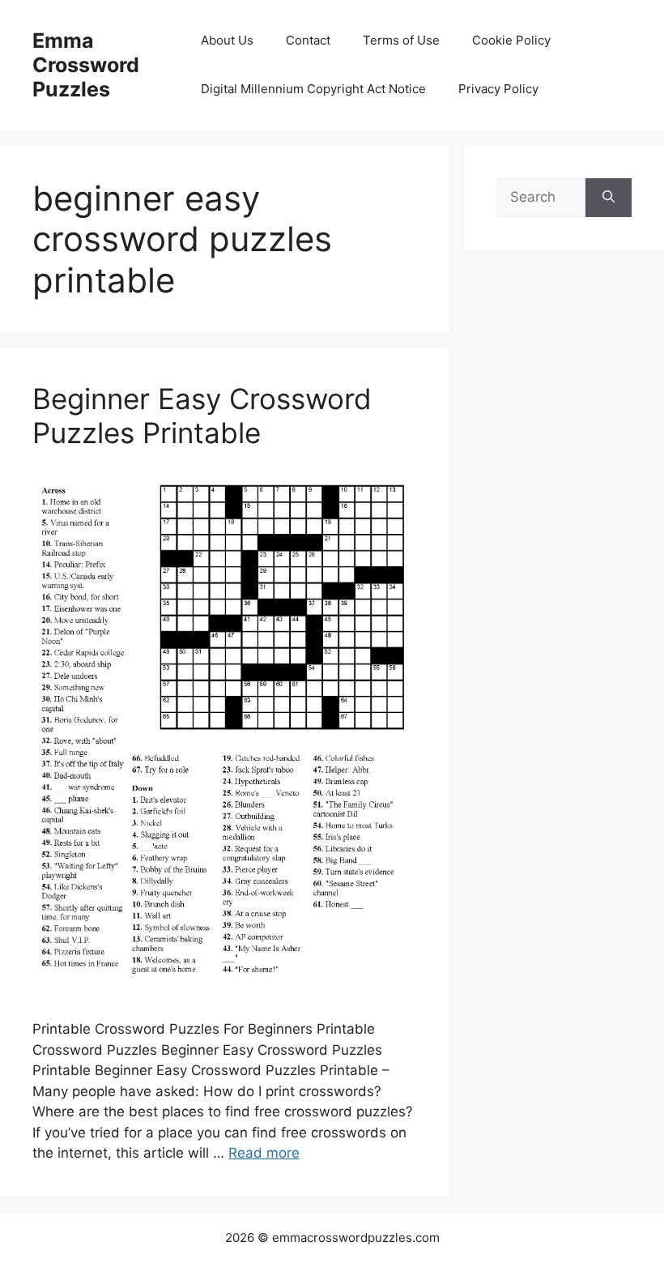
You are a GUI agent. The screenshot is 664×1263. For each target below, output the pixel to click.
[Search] (608, 197)
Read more (264, 1153)
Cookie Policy (511, 40)
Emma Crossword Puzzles (85, 64)
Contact (308, 40)
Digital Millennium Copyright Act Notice (313, 88)
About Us (227, 40)
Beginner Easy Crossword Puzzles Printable (202, 416)
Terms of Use (401, 40)
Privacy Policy (498, 88)
